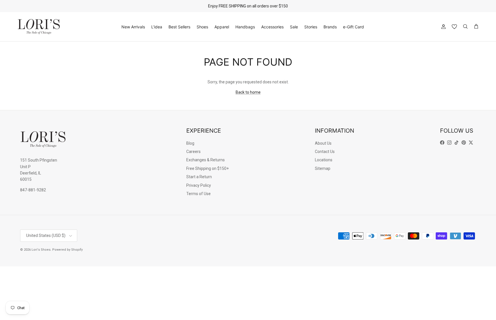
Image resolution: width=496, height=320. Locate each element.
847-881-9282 (33, 190)
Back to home (248, 92)
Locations (323, 160)
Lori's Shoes (41, 250)
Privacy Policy (198, 185)
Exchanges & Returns (205, 160)
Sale (294, 26)
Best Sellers (179, 26)
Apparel (221, 26)
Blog (190, 143)
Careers (193, 151)
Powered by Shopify (67, 250)
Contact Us (325, 151)
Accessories (272, 26)
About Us (323, 143)
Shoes (202, 26)
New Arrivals (133, 26)
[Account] (442, 26)
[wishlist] (454, 26)
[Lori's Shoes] (38, 26)
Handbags (245, 26)
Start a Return (199, 176)
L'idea (156, 26)
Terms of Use (198, 193)
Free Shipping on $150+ (207, 168)
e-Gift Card (353, 26)
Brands (330, 26)
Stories (310, 26)
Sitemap (322, 168)
